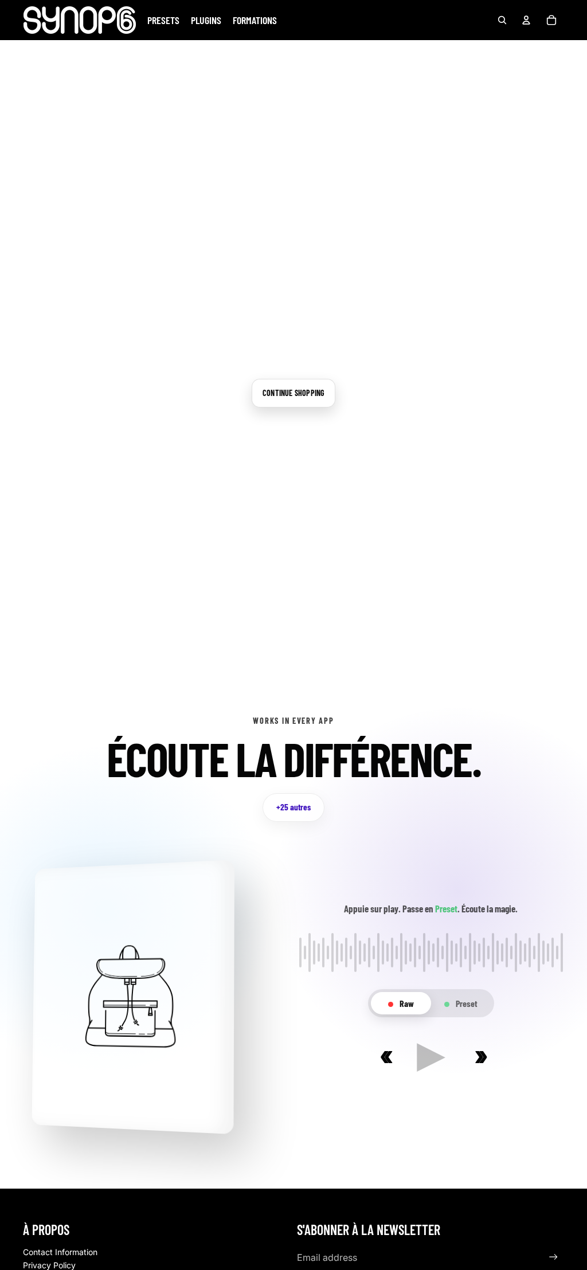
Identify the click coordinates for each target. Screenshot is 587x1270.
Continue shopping (293, 393)
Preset (466, 1003)
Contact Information (60, 1252)
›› (478, 1055)
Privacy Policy (49, 1265)
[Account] (526, 20)
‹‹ (383, 1055)
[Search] (502, 20)
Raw (406, 1003)
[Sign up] (553, 1257)
